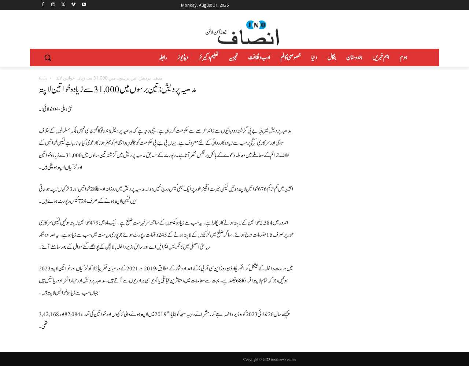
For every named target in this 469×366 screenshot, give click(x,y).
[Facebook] (43, 5)
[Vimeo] (73, 5)
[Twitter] (63, 5)
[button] (47, 57)
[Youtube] (84, 5)
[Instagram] (53, 5)
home (43, 78)
